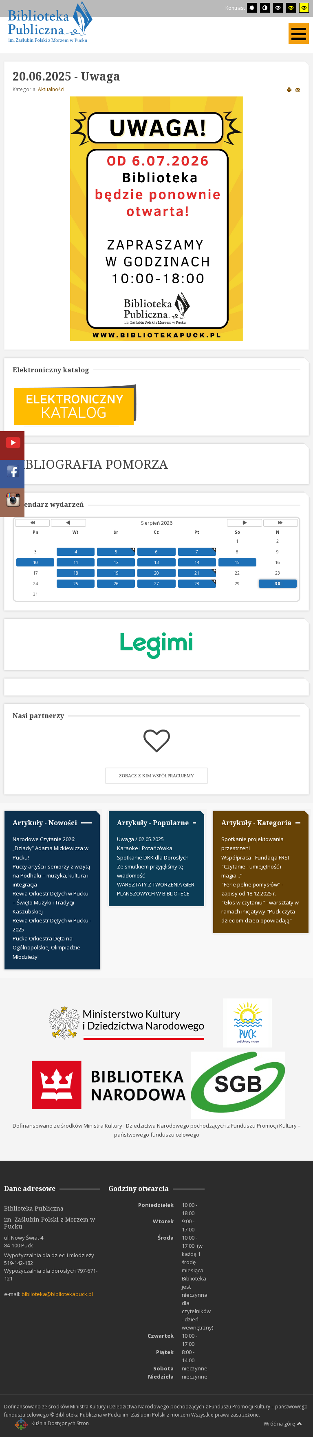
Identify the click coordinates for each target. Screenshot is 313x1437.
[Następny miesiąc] (244, 523)
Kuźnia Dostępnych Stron (60, 1423)
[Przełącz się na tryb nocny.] (265, 8)
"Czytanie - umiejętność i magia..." (251, 871)
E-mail (297, 89)
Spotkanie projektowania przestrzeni (252, 843)
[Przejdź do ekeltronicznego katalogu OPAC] (75, 403)
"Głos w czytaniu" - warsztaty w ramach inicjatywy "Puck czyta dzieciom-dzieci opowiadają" (260, 911)
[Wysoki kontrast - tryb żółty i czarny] (304, 8)
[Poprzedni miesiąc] (68, 523)
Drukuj (289, 89)
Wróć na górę (279, 1423)
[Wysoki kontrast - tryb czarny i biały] (278, 8)
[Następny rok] (280, 523)
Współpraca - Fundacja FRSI (255, 857)
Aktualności (51, 89)
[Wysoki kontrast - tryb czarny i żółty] (291, 8)
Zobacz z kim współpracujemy (156, 775)
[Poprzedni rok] (32, 523)
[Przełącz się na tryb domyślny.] (252, 8)
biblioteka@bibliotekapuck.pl (57, 1294)
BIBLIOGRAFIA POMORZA (90, 463)
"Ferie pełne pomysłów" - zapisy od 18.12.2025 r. (252, 889)
